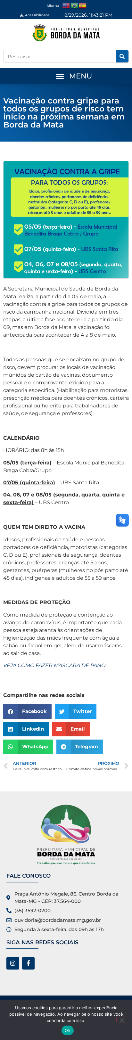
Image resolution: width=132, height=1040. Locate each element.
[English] (66, 5)
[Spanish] (83, 5)
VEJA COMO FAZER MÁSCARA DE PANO (54, 665)
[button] (60, 76)
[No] (121, 1019)
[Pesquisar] (122, 56)
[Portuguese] (74, 5)
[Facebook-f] (28, 963)
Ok (67, 1030)
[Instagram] (12, 963)
